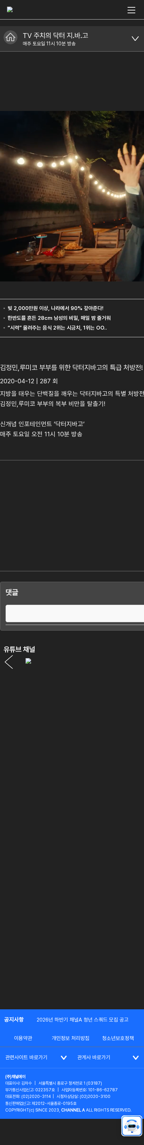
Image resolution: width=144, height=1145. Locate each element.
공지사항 (14, 1019)
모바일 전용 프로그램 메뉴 (135, 38)
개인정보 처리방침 (70, 1038)
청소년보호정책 (118, 1038)
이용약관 (23, 1038)
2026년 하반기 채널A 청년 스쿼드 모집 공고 (83, 1020)
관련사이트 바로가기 (26, 1057)
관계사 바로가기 (93, 1057)
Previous (8, 662)
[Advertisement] (72, 927)
